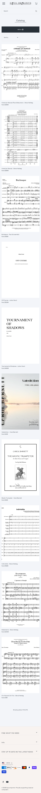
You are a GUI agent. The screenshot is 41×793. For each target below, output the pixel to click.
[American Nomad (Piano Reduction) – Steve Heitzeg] (20, 72)
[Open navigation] (4, 3)
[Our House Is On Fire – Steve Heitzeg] (20, 665)
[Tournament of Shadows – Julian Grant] (20, 336)
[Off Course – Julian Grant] (20, 270)
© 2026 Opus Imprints (8, 787)
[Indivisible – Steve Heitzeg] (20, 533)
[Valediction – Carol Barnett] (20, 401)
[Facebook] (3, 782)
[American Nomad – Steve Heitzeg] (20, 138)
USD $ (8, 763)
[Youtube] (7, 782)
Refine (20, 29)
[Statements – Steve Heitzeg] (20, 599)
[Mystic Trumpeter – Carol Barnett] (20, 467)
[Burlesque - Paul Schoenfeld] (20, 204)
